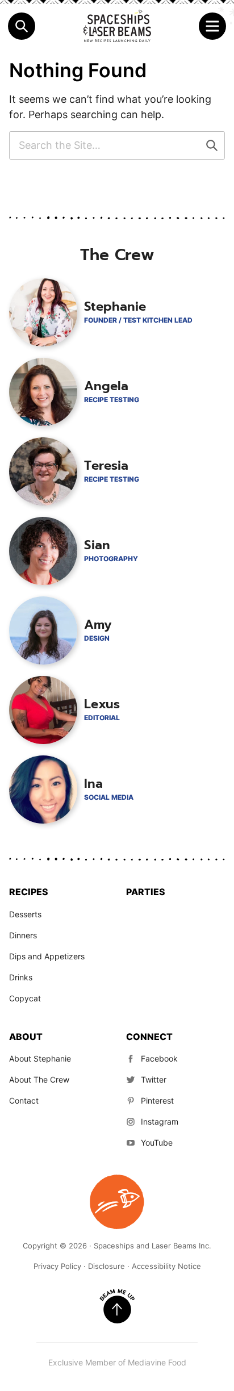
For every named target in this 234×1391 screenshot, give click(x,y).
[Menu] (212, 26)
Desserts (25, 914)
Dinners (23, 935)
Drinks (20, 977)
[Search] (21, 26)
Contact (24, 1100)
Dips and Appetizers (47, 956)
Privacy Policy (57, 1266)
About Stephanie (40, 1058)
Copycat (25, 998)
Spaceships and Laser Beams (117, 26)
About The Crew (39, 1079)
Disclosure (106, 1266)
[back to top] (117, 1306)
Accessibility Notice (166, 1266)
